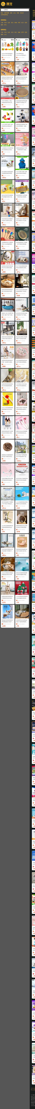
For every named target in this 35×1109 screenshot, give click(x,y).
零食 (5, 22)
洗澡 (26, 22)
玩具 (9, 22)
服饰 (2, 24)
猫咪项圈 (6, 13)
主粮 (2, 22)
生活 (22, 22)
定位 (14, 13)
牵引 (5, 24)
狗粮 (18, 13)
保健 (15, 22)
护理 (19, 22)
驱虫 (2, 13)
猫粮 (11, 13)
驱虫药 (22, 13)
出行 (5, 34)
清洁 (12, 22)
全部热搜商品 (4, 14)
